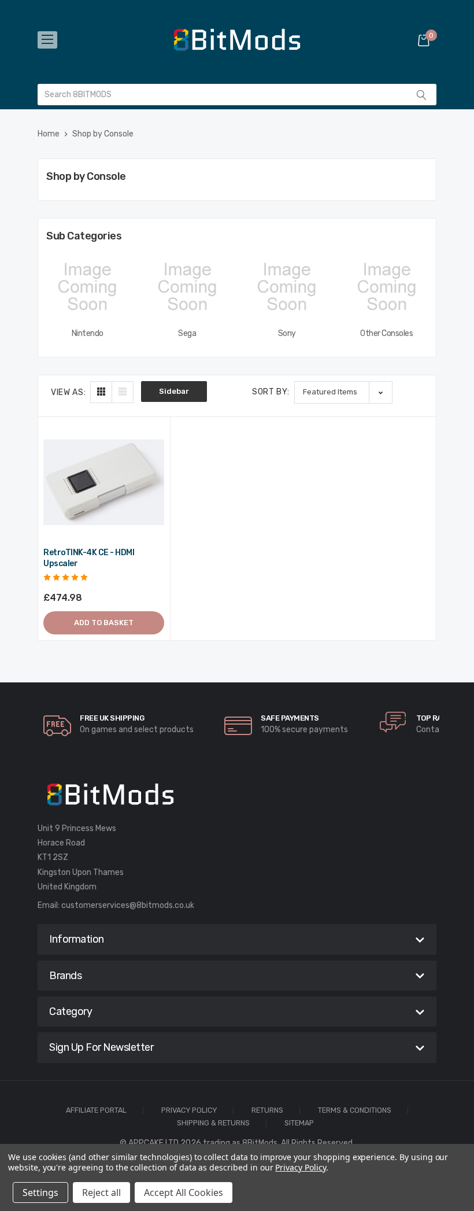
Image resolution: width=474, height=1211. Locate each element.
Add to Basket (104, 622)
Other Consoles (386, 333)
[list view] (123, 392)
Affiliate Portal (96, 1110)
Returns (267, 1110)
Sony (287, 333)
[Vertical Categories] (47, 40)
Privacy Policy (189, 1110)
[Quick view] (154, 481)
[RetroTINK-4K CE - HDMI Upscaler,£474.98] (103, 482)
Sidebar (174, 391)
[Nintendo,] (87, 287)
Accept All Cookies (183, 1192)
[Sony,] (287, 287)
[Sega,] (187, 287)
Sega (187, 333)
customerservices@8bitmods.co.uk (127, 905)
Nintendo (87, 333)
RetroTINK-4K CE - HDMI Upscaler (88, 558)
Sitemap (299, 1123)
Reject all (101, 1192)
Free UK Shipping (112, 718)
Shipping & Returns (213, 1123)
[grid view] (101, 392)
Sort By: (271, 392)
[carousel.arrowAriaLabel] (57, 725)
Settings (40, 1192)
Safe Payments (290, 718)
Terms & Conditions (354, 1110)
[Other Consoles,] (387, 287)
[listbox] (343, 392)
